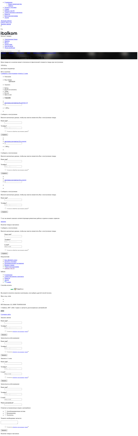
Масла (7, 42)
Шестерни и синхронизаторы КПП (44, 53)
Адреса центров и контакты (13, 12)
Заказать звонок (6, 24)
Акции (7, 17)
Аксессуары (8, 44)
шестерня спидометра (12, 103)
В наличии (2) (23, 103)
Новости (7, 14)
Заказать (4, 334)
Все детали (20, 53)
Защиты (7, 41)
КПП (28, 53)
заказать (3, 221)
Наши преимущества (15, 4)
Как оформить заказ (11, 260)
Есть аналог (22, 141)
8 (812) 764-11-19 (6, 22)
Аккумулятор (9, 46)
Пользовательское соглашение (14, 263)
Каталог (11, 53)
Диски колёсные (10, 48)
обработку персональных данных (20, 331)
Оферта (10, 5)
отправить (4, 134)
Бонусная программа (11, 16)
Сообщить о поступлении (9, 73)
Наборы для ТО (10, 11)
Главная (3, 53)
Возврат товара (9, 265)
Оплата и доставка (10, 7)
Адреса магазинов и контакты (14, 276)
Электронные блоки (11, 39)
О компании (8, 2)
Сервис (7, 9)
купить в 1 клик (23, 73)
